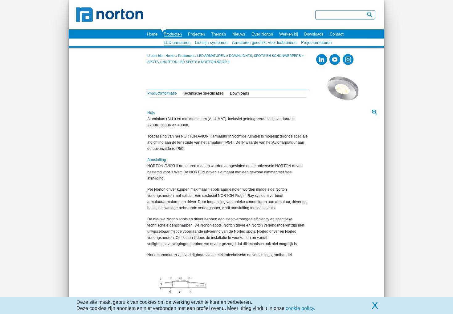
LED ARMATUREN (211, 55)
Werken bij (288, 34)
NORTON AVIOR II (215, 62)
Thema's (218, 34)
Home (152, 34)
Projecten (196, 34)
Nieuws (238, 34)
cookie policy (300, 308)
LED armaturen (177, 42)
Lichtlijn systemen (211, 42)
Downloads (314, 34)
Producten (173, 34)
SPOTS (153, 62)
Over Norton (262, 34)
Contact (337, 34)
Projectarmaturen (316, 42)
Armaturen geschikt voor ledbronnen (264, 42)
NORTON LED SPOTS (179, 62)
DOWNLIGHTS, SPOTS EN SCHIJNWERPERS (265, 55)
